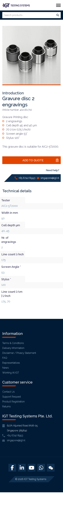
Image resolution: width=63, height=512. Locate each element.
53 (2, 272)
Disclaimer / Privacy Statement (19, 352)
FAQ (4, 357)
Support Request (11, 396)
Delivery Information (13, 348)
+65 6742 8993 (27, 178)
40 (3, 230)
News (5, 367)
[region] (31, 485)
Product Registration (13, 401)
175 (3, 259)
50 (3, 218)
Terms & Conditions (13, 343)
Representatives (11, 362)
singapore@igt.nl (50, 178)
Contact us (8, 391)
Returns (6, 406)
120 (3, 284)
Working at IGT (10, 372)
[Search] (57, 15)
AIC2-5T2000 (9, 205)
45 (7, 230)
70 (8, 301)
